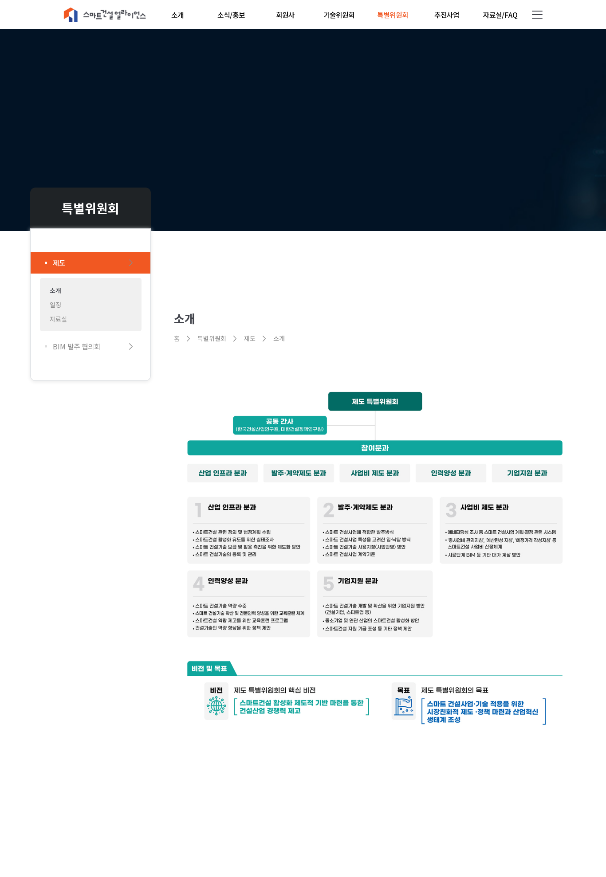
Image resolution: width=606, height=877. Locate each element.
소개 (177, 15)
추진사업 (446, 15)
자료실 (58, 318)
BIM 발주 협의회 (76, 346)
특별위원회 (392, 15)
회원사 (285, 15)
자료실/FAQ (500, 15)
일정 (55, 304)
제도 (59, 263)
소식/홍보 (231, 15)
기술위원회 (338, 15)
